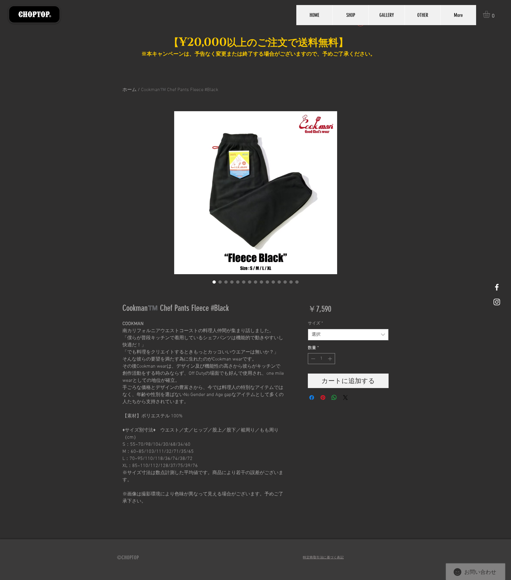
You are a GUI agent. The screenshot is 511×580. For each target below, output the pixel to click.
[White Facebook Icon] (496, 287)
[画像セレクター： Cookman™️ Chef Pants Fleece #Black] (214, 282)
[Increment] (330, 358)
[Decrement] (312, 358)
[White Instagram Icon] (496, 302)
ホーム (129, 90)
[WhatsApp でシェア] (334, 397)
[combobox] (348, 334)
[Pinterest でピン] (322, 397)
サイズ (315, 323)
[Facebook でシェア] (311, 397)
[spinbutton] (321, 358)
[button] (490, 14)
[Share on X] (345, 397)
